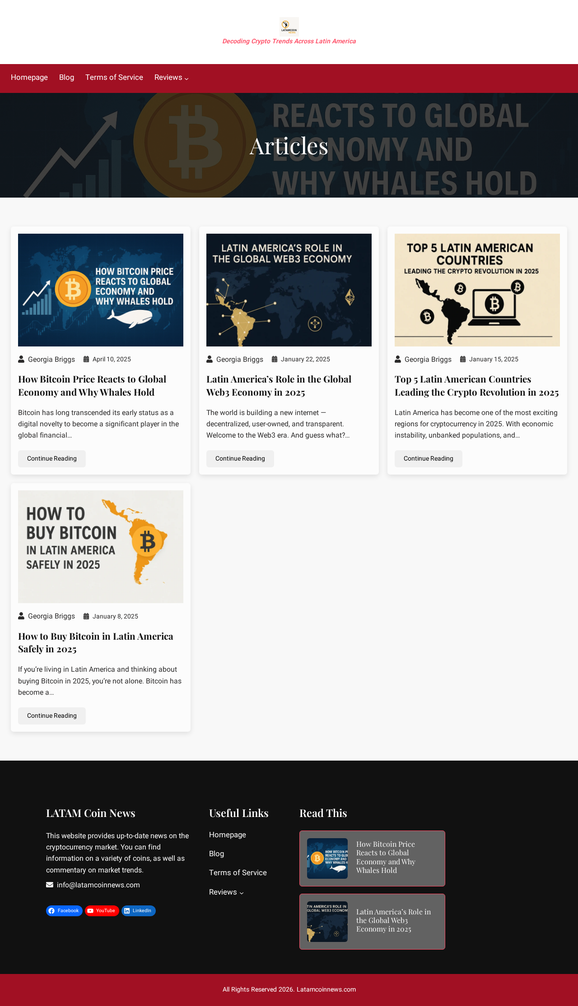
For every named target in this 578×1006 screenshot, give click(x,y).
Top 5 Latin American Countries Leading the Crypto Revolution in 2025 (477, 385)
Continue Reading (52, 458)
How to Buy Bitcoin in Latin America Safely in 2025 (95, 642)
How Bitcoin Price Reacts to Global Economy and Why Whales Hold (92, 385)
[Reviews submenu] (186, 78)
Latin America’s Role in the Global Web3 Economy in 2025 (278, 385)
